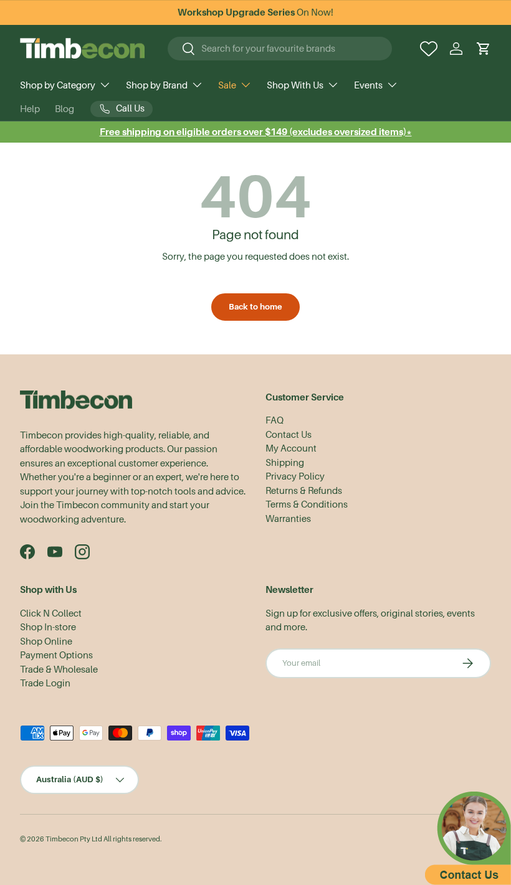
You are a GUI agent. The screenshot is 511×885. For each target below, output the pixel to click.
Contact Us (288, 435)
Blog (64, 109)
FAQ (274, 420)
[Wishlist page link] (428, 48)
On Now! (255, 12)
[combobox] (280, 48)
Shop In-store (48, 627)
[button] (483, 48)
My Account (291, 448)
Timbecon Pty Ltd (73, 839)
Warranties (288, 519)
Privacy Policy (295, 476)
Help (30, 109)
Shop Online (46, 641)
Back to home (255, 306)
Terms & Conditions (306, 504)
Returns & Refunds (303, 491)
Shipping (284, 463)
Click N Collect (51, 613)
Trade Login (45, 683)
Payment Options (56, 655)
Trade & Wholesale (59, 669)
